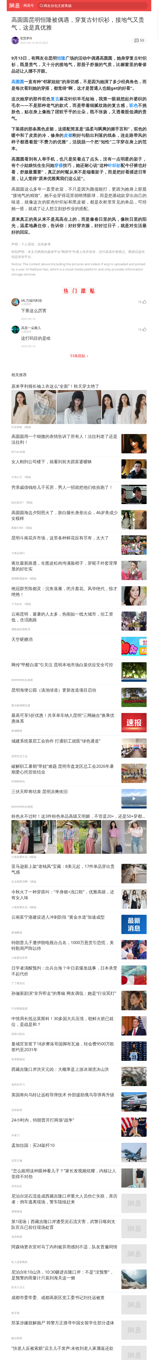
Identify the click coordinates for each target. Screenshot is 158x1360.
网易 (14, 5)
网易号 (29, 5)
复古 (55, 98)
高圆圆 (17, 81)
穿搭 (58, 165)
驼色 (133, 105)
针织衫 (114, 165)
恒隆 (61, 58)
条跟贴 (78, 355)
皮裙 (68, 135)
